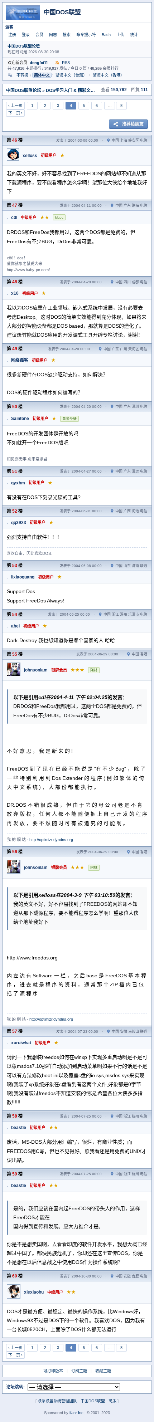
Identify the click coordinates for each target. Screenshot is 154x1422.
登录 (26, 35)
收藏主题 (103, 1371)
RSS (65, 62)
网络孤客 (19, 360)
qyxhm (18, 482)
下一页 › (15, 113)
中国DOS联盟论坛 (24, 46)
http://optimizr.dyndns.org (51, 839)
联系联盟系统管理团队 (57, 1401)
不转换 (22, 75)
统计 (134, 35)
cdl (14, 217)
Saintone (20, 418)
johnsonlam (36, 670)
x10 (15, 293)
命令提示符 (86, 35)
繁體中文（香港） (108, 75)
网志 (53, 35)
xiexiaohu (34, 1292)
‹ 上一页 (15, 105)
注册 (12, 35)
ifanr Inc (76, 1413)
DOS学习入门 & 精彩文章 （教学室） (81, 90)
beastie (18, 1127)
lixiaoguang (22, 577)
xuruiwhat (21, 1042)
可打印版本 (53, 1371)
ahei (15, 626)
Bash (106, 35)
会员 (39, 35)
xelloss (30, 155)
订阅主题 (79, 1371)
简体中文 (42, 75)
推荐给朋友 (133, 124)
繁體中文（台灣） (71, 75)
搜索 (67, 35)
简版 (112, 1401)
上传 (120, 35)
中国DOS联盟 (93, 1401)
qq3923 (18, 522)
